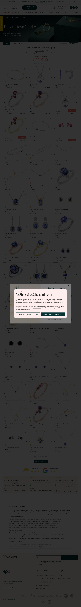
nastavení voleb (37, 308)
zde (29, 309)
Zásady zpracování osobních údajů (56, 319)
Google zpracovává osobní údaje (54, 302)
